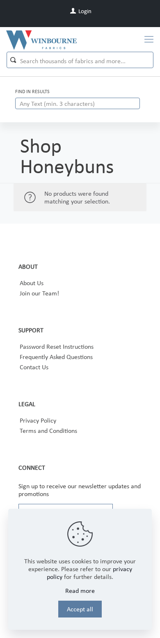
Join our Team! (39, 293)
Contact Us (34, 367)
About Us (31, 283)
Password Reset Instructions (57, 346)
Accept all (80, 609)
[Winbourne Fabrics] (41, 39)
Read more (80, 591)
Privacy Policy (38, 420)
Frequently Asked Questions (56, 357)
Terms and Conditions (48, 430)
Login (84, 11)
